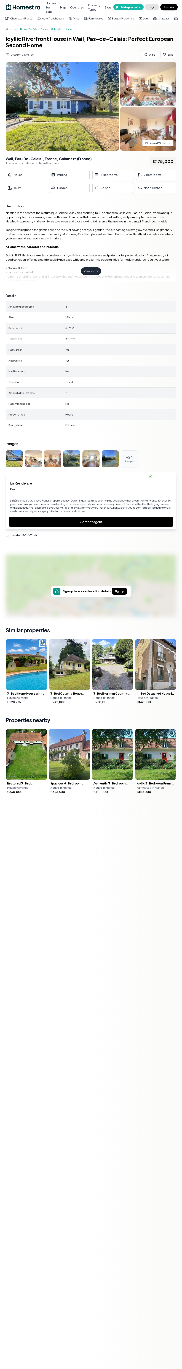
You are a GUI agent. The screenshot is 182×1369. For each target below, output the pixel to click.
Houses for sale (28, 29)
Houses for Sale (51, 7)
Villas (76, 18)
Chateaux (163, 18)
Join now (169, 7)
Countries (77, 7)
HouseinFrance (17, 698)
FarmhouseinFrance (150, 787)
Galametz (56, 29)
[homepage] (7, 29)
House (68, 29)
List (15, 29)
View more (91, 271)
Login (152, 7)
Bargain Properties (123, 18)
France (44, 29)
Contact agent (91, 522)
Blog (108, 7)
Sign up (119, 591)
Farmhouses (96, 18)
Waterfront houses (53, 18)
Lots (145, 18)
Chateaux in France (21, 18)
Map (63, 7)
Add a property (130, 7)
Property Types (94, 7)
